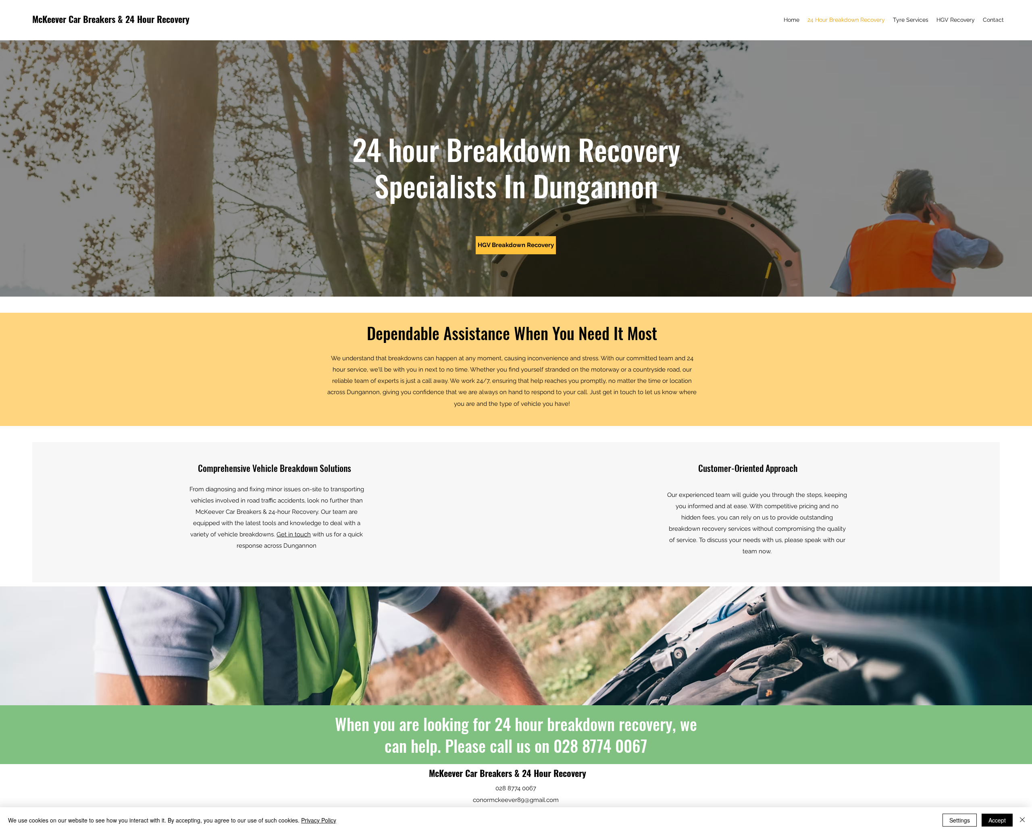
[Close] (1022, 820)
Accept (997, 820)
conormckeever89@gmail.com (516, 800)
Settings (959, 820)
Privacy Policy (318, 820)
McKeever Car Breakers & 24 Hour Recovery (110, 18)
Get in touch (294, 534)
